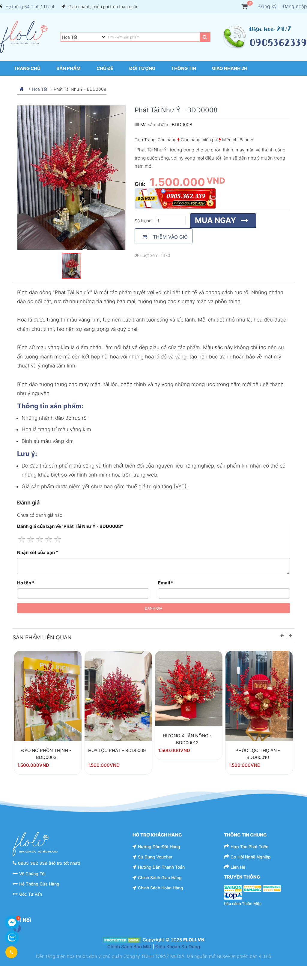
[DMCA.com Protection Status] (122, 940)
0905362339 (278, 42)
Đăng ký (267, 6)
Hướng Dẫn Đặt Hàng (159, 846)
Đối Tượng (142, 68)
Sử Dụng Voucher (155, 856)
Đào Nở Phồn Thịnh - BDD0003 (46, 754)
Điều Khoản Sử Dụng (177, 946)
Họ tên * (25, 583)
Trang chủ (27, 68)
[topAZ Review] (233, 895)
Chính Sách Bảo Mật (129, 946)
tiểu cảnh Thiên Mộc (242, 903)
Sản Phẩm (68, 68)
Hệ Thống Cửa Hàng (39, 883)
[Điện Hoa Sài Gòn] (233, 888)
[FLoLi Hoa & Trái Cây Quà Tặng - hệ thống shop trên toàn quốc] (24, 37)
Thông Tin (183, 68)
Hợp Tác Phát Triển (249, 846)
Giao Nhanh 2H (229, 68)
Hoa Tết (39, 89)
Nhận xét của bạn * (37, 552)
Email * (165, 583)
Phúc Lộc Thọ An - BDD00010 (257, 754)
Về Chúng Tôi (32, 873)
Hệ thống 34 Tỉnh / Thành (30, 6)
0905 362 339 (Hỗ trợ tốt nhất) (49, 863)
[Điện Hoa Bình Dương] (272, 888)
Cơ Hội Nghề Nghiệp (251, 856)
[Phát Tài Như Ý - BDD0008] (48, 696)
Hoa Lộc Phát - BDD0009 (117, 750)
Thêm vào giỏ (169, 237)
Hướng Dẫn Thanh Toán (161, 867)
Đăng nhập (295, 6)
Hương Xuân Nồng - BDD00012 (187, 739)
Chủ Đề (105, 68)
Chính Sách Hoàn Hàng (160, 887)
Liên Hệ (238, 867)
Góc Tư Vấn (30, 894)
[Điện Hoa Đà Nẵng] (252, 888)
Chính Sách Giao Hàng (160, 877)
